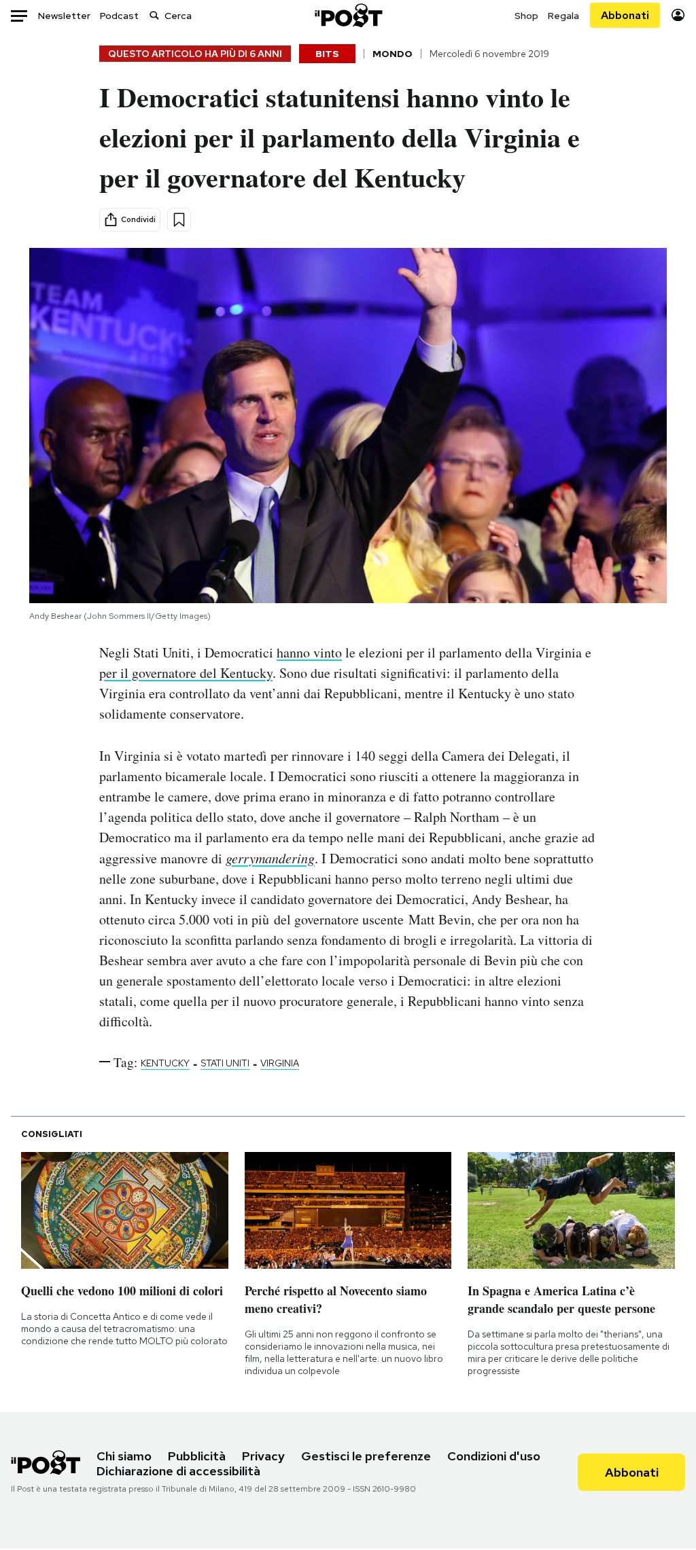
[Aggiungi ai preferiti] (179, 220)
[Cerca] (154, 15)
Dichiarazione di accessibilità (178, 1471)
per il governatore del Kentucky (186, 673)
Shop (526, 16)
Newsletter (64, 16)
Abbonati (625, 15)
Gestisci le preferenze (366, 1456)
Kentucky (165, 1063)
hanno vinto (309, 652)
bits (327, 54)
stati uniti (225, 1063)
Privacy (263, 1456)
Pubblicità (197, 1456)
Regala (563, 16)
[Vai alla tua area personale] (678, 15)
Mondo (392, 54)
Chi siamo (124, 1456)
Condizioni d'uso (493, 1456)
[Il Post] (348, 15)
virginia (279, 1063)
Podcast (119, 16)
